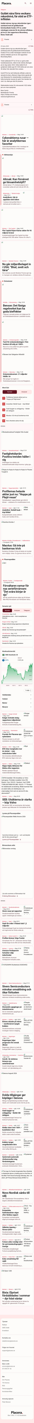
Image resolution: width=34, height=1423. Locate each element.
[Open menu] (31, 3)
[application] (17, 675)
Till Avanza (5, 1383)
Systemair (11, 1155)
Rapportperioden (13, 488)
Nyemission (14, 730)
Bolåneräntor (26, 540)
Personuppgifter (7, 1388)
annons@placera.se (8, 1366)
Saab (10, 508)
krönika (5, 302)
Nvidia (10, 1125)
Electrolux (12, 372)
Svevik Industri (22, 1055)
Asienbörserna (13, 1003)
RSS (3, 1386)
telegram (3, 9)
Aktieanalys (6, 176)
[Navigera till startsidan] (7, 3)
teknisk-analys (16, 193)
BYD (10, 747)
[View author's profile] (31, 39)
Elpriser (11, 1289)
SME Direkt (5, 1328)
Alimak (13, 176)
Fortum (11, 1240)
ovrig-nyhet (5, 730)
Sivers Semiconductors (15, 983)
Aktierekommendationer (15, 1189)
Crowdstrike (12, 134)
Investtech (5, 1330)
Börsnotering (13, 302)
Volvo (10, 796)
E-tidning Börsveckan (9, 896)
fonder (10, 580)
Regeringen (12, 1036)
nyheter (4, 134)
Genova (13, 1092)
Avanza (11, 948)
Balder (10, 1108)
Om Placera (6, 1380)
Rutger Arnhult (13, 714)
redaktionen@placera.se (9, 1341)
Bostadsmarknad (13, 450)
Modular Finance (13, 261)
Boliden (11, 1019)
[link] (17, 132)
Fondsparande (18, 580)
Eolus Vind (12, 1257)
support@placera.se (8, 1350)
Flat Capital (12, 228)
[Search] (25, 3)
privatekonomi (16, 540)
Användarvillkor (7, 1391)
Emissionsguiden (14, 340)
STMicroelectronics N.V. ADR (17, 1206)
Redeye (4, 1325)
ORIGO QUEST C (13, 936)
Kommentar (12, 1055)
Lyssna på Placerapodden (10, 839)
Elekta (10, 764)
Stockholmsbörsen (14, 907)
